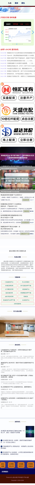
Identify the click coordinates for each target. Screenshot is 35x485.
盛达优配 (2, 465)
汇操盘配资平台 (9, 282)
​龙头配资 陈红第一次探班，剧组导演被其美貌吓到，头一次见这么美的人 (16, 441)
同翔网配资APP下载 (25, 293)
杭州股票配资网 (25, 222)
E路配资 (26, 296)
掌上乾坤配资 (25, 282)
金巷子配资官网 (9, 296)
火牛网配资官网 (9, 289)
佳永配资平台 (25, 300)
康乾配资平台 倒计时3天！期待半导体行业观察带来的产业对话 (17, 363)
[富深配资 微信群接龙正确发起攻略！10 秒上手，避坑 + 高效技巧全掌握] (30, 431)
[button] (2, 32)
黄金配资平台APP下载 (9, 300)
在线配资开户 (21, 465)
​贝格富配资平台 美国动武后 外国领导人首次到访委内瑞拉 (17, 447)
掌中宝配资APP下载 (25, 285)
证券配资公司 (11, 465)
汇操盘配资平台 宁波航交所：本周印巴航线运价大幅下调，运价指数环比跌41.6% (16, 350)
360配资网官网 (9, 285)
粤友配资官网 (26, 200)
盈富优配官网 (9, 293)
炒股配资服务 (30, 465)
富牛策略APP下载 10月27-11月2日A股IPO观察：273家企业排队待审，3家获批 (17, 376)
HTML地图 (26, 477)
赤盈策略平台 (25, 289)
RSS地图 (20, 477)
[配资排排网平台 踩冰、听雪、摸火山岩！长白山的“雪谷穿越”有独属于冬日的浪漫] (17, 179)
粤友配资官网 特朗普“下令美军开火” (11, 195)
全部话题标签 (17, 303)
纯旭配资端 (26, 211)
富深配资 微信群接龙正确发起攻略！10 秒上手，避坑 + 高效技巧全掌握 (12, 431)
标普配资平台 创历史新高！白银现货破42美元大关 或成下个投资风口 (17, 398)
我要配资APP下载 (25, 233)
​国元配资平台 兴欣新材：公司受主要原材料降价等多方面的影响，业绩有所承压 (17, 453)
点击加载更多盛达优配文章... (17, 251)
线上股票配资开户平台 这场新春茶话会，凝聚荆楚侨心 (16, 387)
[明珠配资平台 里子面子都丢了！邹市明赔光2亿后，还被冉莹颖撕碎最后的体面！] (17, 156)
